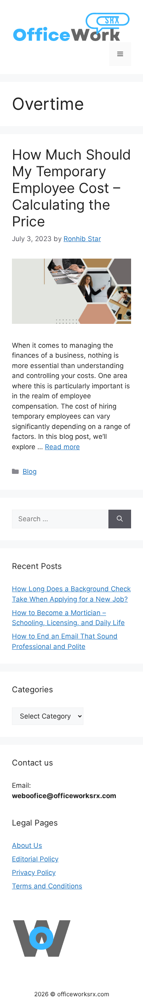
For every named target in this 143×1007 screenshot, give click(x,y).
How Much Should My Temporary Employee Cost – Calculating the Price (71, 188)
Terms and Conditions (47, 886)
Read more (62, 447)
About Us (27, 845)
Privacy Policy (34, 872)
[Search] (119, 519)
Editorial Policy (35, 859)
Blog (30, 471)
